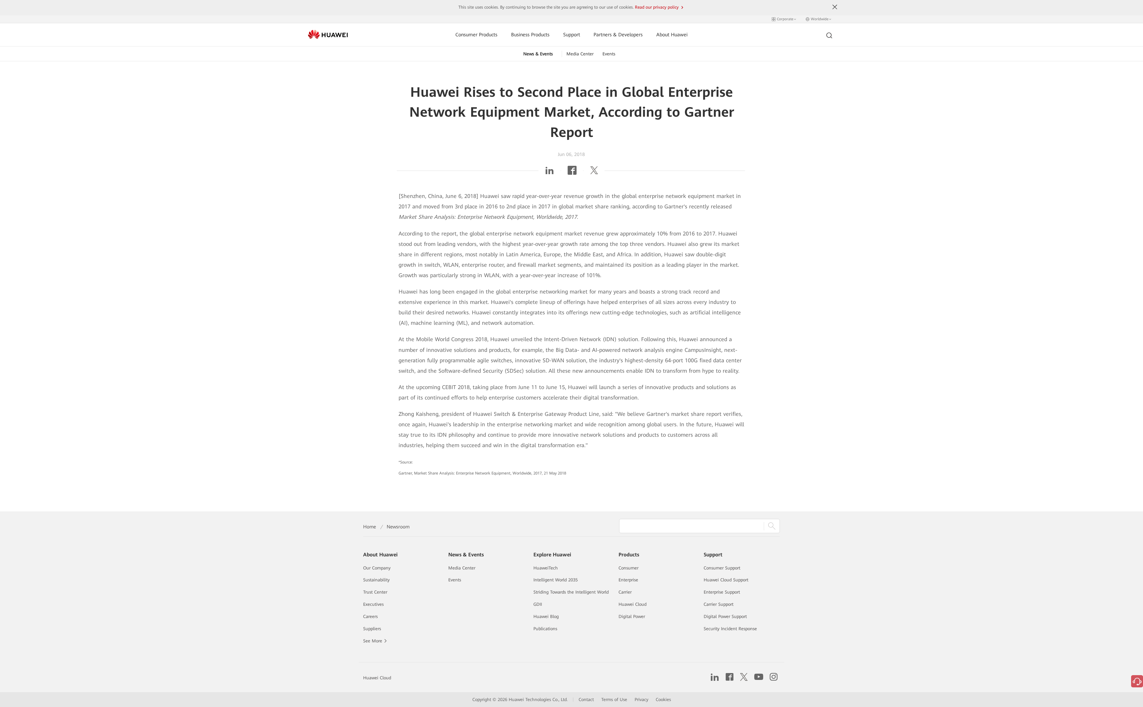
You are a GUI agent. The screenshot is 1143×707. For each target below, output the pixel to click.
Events (608, 54)
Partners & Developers (618, 35)
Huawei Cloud (633, 604)
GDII (537, 604)
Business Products (530, 35)
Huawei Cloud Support (726, 580)
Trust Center (375, 592)
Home (369, 527)
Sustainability (376, 580)
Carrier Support (718, 604)
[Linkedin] (549, 172)
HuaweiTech (545, 568)
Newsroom (398, 527)
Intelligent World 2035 (555, 580)
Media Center (580, 54)
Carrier (625, 592)
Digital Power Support (725, 616)
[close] (834, 7)
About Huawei (672, 35)
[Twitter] (594, 172)
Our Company (377, 568)
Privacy (641, 699)
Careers (370, 616)
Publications (545, 628)
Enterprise (628, 580)
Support (571, 35)
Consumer (628, 568)
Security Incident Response (730, 628)
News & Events (538, 54)
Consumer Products (476, 35)
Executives (373, 604)
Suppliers (372, 628)
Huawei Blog (546, 616)
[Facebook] (572, 172)
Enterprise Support (722, 592)
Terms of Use (614, 699)
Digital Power (632, 616)
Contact (586, 699)
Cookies (663, 699)
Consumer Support (722, 568)
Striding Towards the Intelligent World (571, 592)
